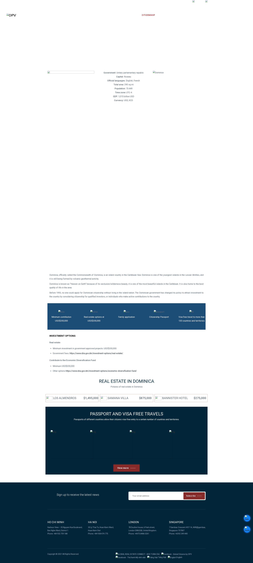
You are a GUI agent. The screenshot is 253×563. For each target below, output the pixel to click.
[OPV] (11, 15)
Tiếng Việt (162, 557)
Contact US (192, 15)
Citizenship (148, 15)
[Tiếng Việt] (198, 4)
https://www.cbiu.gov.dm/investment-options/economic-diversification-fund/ (101, 371)
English (179, 557)
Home (118, 15)
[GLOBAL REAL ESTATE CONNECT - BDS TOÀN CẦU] (138, 554)
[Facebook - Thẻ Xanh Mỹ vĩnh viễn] (131, 557)
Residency (131, 15)
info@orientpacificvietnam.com (176, 4)
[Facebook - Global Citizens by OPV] (176, 554)
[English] (209, 4)
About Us (175, 15)
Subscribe (191, 496)
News (163, 15)
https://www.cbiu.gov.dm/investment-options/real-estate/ (96, 353)
